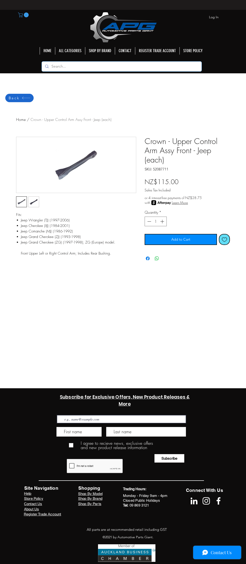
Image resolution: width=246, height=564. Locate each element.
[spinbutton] (155, 221)
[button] (24, 15)
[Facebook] (218, 501)
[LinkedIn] (194, 501)
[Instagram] (206, 501)
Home (21, 119)
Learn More (180, 202)
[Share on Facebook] (148, 258)
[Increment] (162, 221)
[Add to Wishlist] (224, 239)
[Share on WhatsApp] (157, 258)
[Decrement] (148, 221)
